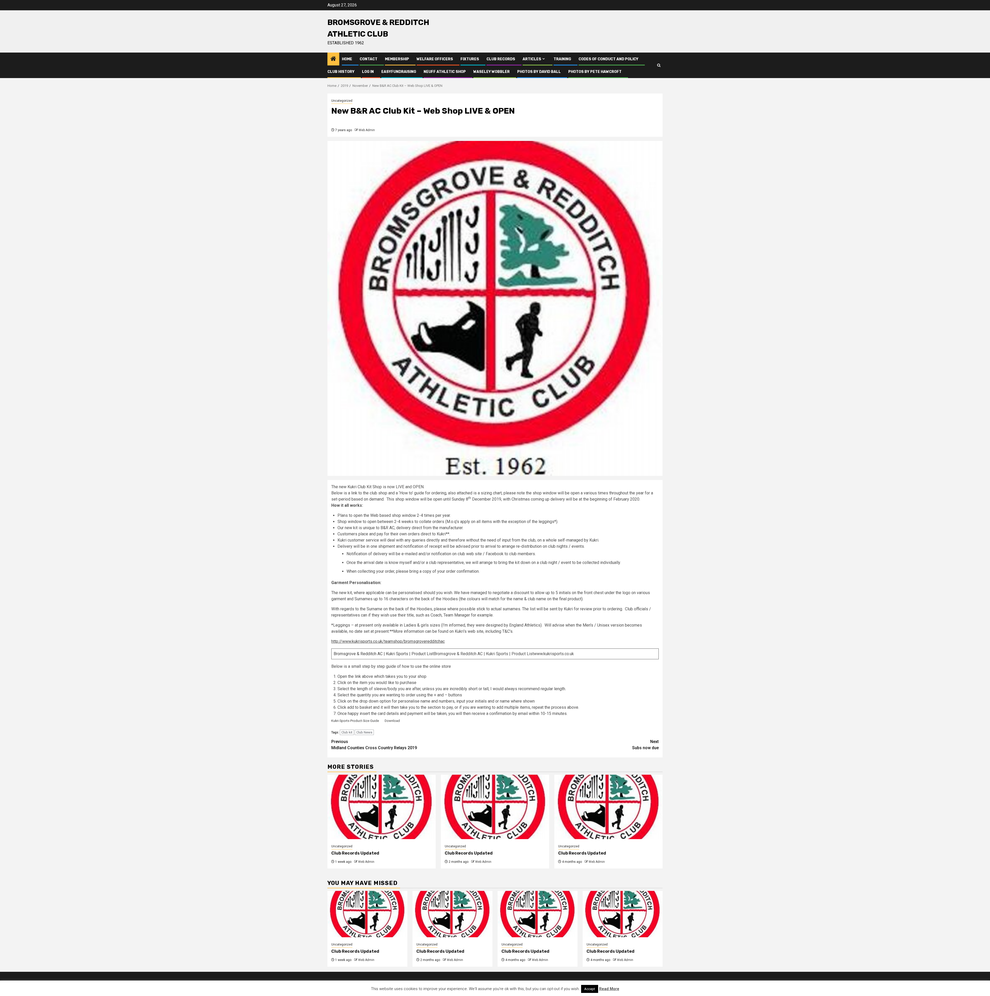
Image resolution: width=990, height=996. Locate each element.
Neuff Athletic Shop (445, 72)
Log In (368, 72)
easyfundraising (398, 72)
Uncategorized (341, 101)
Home (347, 59)
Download (392, 721)
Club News (364, 732)
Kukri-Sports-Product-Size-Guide (355, 721)
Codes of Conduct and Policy (608, 59)
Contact (368, 59)
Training (562, 59)
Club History (340, 72)
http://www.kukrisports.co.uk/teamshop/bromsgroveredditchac (388, 641)
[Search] (659, 65)
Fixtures (469, 59)
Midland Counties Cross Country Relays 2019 (374, 744)
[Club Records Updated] (381, 807)
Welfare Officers (435, 59)
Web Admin (367, 130)
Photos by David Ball (539, 72)
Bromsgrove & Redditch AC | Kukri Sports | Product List (384, 653)
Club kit (346, 732)
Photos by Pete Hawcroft (595, 72)
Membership (397, 59)
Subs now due (645, 744)
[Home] (333, 59)
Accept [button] (589, 989)
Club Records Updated (355, 853)
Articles (532, 59)
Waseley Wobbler (491, 72)
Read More (609, 988)
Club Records (500, 59)
